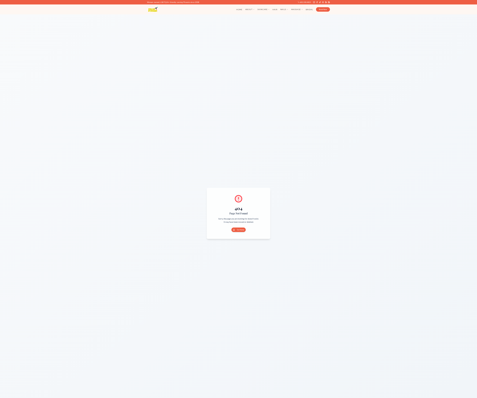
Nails (283, 9)
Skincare (263, 9)
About (249, 9)
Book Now (323, 9)
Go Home (240, 230)
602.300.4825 (305, 2)
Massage (296, 9)
